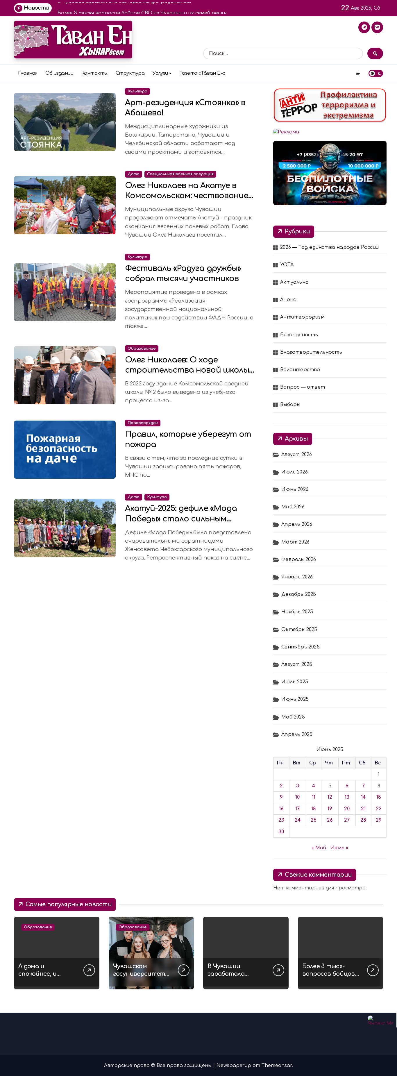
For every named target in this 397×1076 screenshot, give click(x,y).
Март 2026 (295, 542)
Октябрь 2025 (299, 629)
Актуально (294, 282)
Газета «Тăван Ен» (202, 73)
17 (297, 809)
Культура (137, 91)
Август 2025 (296, 664)
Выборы (290, 404)
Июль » (339, 847)
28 (363, 820)
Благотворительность (311, 352)
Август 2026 (296, 454)
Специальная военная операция (180, 174)
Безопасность (299, 334)
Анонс (288, 299)
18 (313, 809)
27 (347, 820)
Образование (142, 348)
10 (297, 797)
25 (313, 820)
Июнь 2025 (295, 699)
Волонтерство (300, 369)
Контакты (94, 73)
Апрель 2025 (296, 734)
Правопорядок (143, 423)
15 (378, 797)
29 (379, 820)
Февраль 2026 (298, 559)
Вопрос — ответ (302, 387)
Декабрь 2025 (298, 594)
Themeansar (277, 1065)
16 (281, 809)
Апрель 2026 (296, 524)
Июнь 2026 (294, 489)
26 (329, 820)
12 (330, 797)
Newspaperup (234, 1065)
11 (313, 797)
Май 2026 (293, 507)
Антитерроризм (302, 317)
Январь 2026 (297, 577)
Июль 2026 (294, 472)
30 (281, 831)
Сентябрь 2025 (300, 647)
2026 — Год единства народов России (329, 247)
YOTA (287, 264)
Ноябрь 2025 (297, 611)
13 (347, 797)
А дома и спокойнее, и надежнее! (37, 974)
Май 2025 (293, 717)
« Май (319, 847)
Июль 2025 (294, 681)
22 (379, 809)
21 (363, 809)
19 (330, 809)
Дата (134, 174)
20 (347, 809)
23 (281, 820)
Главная (27, 73)
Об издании (59, 73)
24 (298, 820)
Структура (130, 73)
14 (363, 797)
